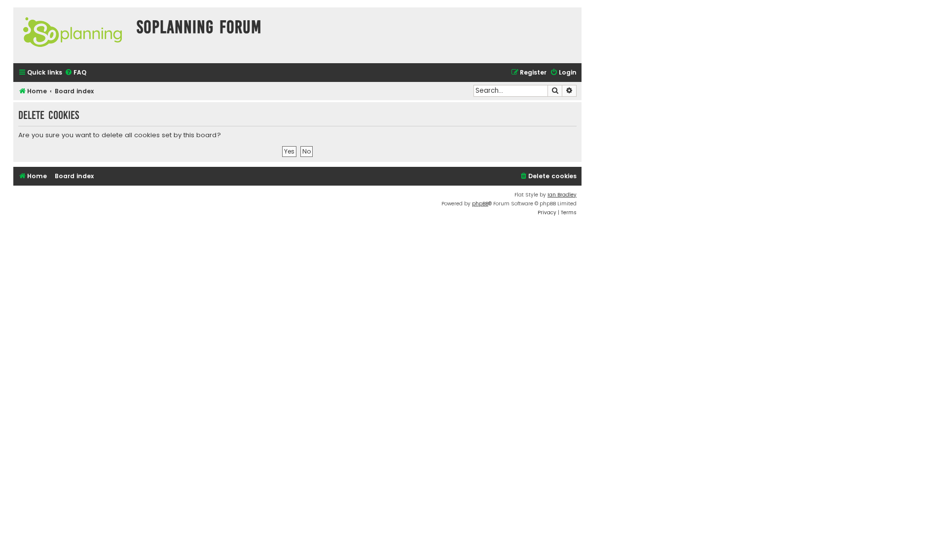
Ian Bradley (562, 194)
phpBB (480, 203)
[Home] (72, 35)
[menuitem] (75, 72)
